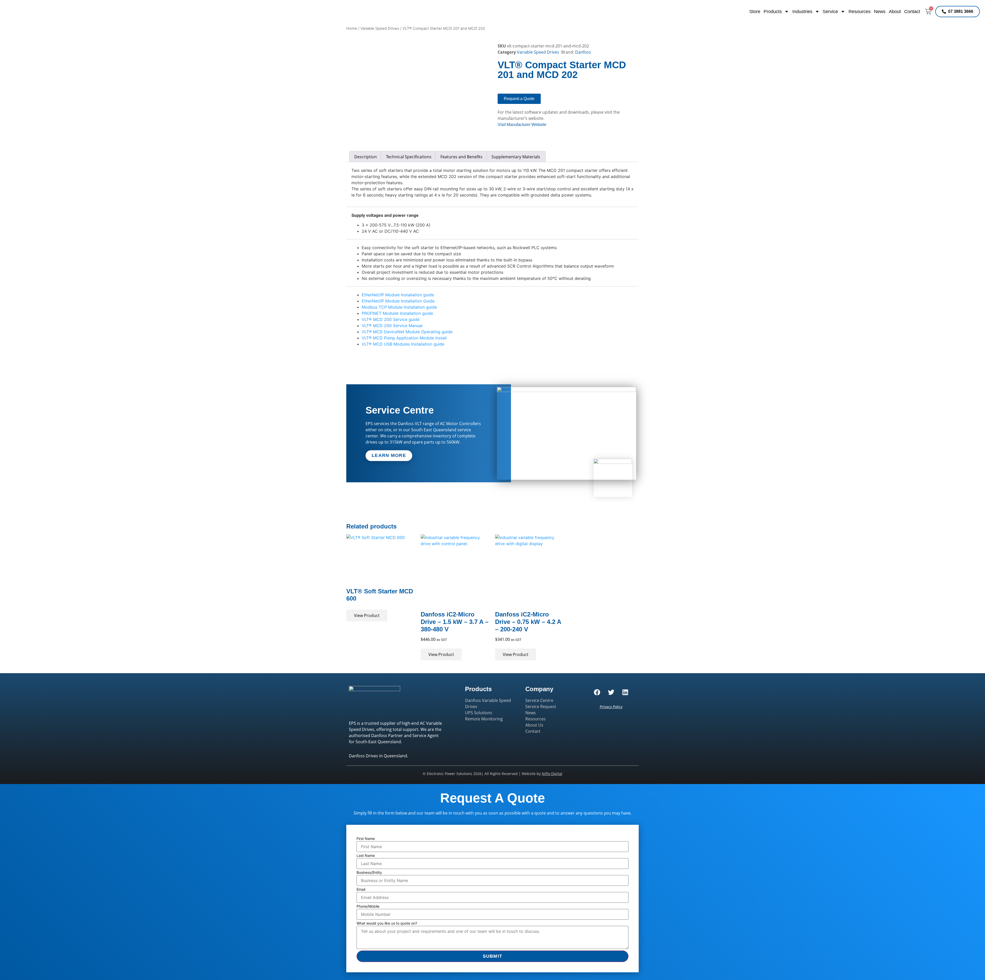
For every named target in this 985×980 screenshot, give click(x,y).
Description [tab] (365, 157)
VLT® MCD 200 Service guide (390, 319)
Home (351, 28)
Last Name (366, 855)
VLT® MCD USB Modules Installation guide (403, 344)
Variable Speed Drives (379, 28)
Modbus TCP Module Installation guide (399, 307)
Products (773, 11)
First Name (366, 838)
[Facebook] (596, 692)
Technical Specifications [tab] (408, 157)
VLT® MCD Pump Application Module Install (404, 337)
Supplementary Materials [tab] (515, 157)
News (879, 11)
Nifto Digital (552, 773)
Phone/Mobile (368, 906)
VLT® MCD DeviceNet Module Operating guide (407, 331)
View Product (367, 615)
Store (754, 11)
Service (830, 11)
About (895, 11)
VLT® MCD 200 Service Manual (392, 325)
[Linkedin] (625, 692)
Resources (860, 11)
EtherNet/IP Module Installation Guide (398, 300)
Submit (493, 956)
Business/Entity (369, 872)
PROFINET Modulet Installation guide (397, 313)
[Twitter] (611, 692)
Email (361, 889)
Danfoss (583, 52)
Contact (912, 11)
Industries (802, 11)
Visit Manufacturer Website (522, 124)
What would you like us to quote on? (387, 923)
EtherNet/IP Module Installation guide (398, 294)
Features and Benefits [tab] (461, 157)
